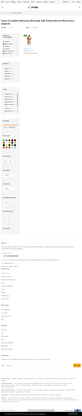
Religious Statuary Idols (52, 378)
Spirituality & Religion (16, 378)
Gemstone (52, 395)
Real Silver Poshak (37, 385)
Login (73, 1)
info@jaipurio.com (8, 263)
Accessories (59, 398)
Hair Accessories (68, 398)
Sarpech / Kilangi (14, 401)
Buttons (24, 399)
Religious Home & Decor (30, 378)
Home (2, 13)
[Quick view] (34, 35)
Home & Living (63, 378)
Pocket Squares (36, 398)
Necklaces (45, 395)
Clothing (55, 383)
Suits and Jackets (26, 385)
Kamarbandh (66, 399)
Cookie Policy (41, 414)
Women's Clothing (15, 385)
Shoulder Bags (53, 390)
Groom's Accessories (44, 399)
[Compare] (34, 39)
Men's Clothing (63, 383)
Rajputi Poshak (5, 385)
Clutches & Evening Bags (7, 392)
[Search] (79, 7)
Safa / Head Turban (33, 399)
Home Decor (41, 378)
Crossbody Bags (38, 390)
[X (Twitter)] (78, 411)
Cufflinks (10, 399)
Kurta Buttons (51, 398)
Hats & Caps (17, 399)
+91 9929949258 (10, 256)
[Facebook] (75, 411)
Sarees (16, 383)
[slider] (3, 125)
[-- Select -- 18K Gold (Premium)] (10, 189)
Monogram (74, 399)
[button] (15, 27)
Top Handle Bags (21, 390)
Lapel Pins (27, 398)
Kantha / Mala (4, 401)
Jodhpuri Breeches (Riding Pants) (33, 383)
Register (79, 1)
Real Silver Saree (47, 383)
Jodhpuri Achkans (47, 385)
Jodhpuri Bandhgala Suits (8, 387)
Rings (40, 395)
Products (8, 13)
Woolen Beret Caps (57, 399)
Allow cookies (73, 413)
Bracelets (34, 395)
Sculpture (29, 390)
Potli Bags (27, 392)
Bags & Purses (19, 392)
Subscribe (77, 365)
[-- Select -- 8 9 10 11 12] (8, 202)
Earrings (59, 395)
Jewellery (12, 395)
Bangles (18, 395)
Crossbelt (21, 398)
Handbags (61, 390)
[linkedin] (80, 411)
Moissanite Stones (26, 395)
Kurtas (70, 383)
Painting (3, 380)
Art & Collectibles (70, 390)
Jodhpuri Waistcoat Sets (60, 385)
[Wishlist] (34, 37)
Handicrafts (71, 378)
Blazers (21, 383)
